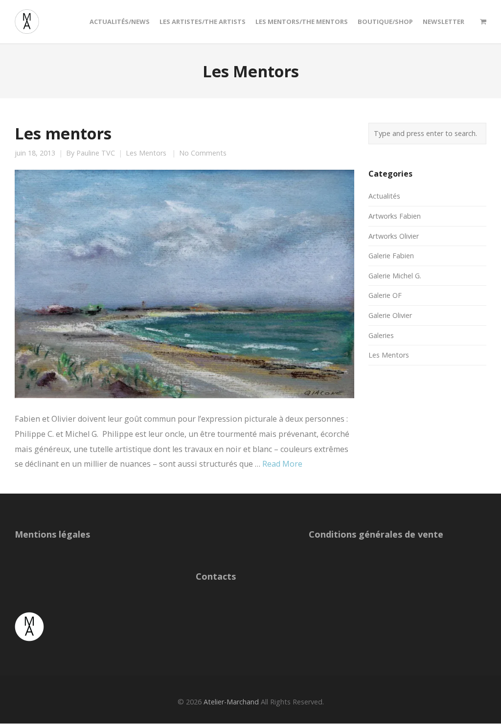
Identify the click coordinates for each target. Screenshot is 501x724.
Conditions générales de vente (376, 534)
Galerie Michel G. (394, 275)
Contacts (216, 576)
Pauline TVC (95, 153)
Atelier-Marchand (231, 701)
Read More (282, 463)
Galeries (381, 335)
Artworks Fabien (394, 216)
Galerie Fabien (391, 255)
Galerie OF (385, 295)
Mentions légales (52, 534)
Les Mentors (146, 153)
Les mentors (63, 133)
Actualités (384, 196)
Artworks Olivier (393, 236)
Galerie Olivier (390, 315)
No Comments (203, 153)
